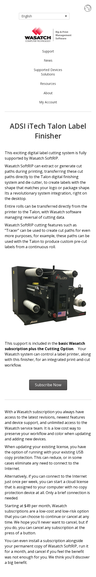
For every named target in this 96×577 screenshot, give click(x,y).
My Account (48, 102)
